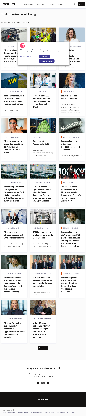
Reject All (45, 56)
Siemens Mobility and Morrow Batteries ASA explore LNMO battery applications (14, 99)
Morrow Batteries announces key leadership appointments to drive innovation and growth (14, 330)
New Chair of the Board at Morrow (69, 97)
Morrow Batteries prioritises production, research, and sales (71, 145)
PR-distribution (23, 412)
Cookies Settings (25, 56)
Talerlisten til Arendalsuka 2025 (41, 142)
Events (51, 4)
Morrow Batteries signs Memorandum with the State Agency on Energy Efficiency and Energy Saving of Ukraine (42, 193)
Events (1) (26, 22)
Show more (43, 348)
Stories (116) (5, 22)
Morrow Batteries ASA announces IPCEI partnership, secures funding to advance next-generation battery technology (71, 239)
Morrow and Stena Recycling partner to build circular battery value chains (42, 281)
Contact (60, 4)
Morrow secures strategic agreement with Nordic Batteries (14, 235)
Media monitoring (9, 412)
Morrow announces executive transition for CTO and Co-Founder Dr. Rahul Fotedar (13, 147)
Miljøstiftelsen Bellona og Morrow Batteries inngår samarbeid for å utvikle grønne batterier (41, 330)
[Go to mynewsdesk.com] (8, 410)
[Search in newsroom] (73, 4)
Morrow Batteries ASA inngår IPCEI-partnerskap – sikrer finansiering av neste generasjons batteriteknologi (13, 284)
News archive (28, 4)
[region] (43, 53)
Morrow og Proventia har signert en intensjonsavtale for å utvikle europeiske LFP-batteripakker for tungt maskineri (14, 193)
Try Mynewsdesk (36, 412)
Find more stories (62, 412)
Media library (41, 4)
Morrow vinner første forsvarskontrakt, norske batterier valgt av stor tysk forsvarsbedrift (14, 56)
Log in (73, 412)
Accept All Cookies (47, 61)
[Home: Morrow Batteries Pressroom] (9, 4)
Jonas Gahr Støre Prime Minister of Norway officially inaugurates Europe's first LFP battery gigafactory (71, 193)
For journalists (49, 412)
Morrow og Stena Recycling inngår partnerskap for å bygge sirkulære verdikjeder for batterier (69, 284)
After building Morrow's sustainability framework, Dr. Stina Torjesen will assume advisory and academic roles (71, 58)
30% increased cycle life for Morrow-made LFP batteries (43, 235)
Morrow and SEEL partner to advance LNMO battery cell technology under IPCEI (41, 101)
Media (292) (16, 22)
